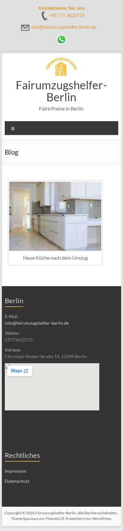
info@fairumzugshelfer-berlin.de (37, 323)
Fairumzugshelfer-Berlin (61, 91)
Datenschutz (17, 481)
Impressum (15, 471)
